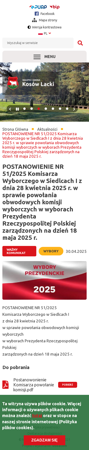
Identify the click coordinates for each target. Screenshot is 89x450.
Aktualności (47, 129)
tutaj (37, 415)
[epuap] (38, 7)
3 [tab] (38, 108)
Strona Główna (15, 129)
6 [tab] (60, 108)
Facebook (47, 14)
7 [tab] (67, 108)
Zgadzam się (44, 440)
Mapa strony (47, 20)
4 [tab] (46, 108)
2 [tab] (31, 108)
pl (44, 33)
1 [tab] (24, 108)
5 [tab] (53, 108)
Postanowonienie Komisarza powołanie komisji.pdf (33, 384)
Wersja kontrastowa (46, 27)
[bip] (54, 7)
